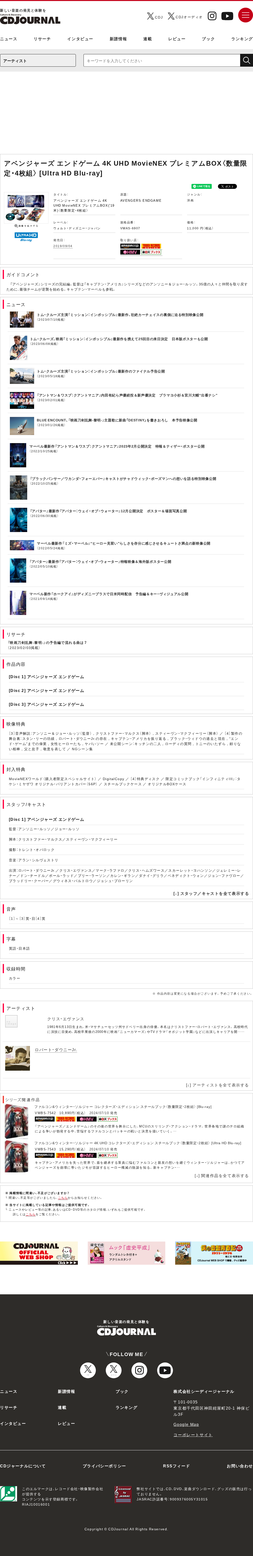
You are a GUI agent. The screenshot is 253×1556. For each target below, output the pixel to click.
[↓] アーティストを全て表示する (217, 1085)
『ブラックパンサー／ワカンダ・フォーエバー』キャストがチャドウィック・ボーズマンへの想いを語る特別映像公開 (123, 478)
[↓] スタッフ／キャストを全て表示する (211, 893)
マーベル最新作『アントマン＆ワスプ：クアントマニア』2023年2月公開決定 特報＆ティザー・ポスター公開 (117, 446)
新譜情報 (118, 38)
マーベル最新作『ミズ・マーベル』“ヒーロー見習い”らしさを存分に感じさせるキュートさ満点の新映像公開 (124, 543)
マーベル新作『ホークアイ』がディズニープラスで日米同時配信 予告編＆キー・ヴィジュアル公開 (109, 593)
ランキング (242, 38)
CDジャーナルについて (23, 1466)
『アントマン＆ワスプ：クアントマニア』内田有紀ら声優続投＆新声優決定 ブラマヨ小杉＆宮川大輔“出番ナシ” (127, 395)
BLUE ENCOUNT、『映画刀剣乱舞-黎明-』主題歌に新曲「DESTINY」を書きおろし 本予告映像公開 (117, 419)
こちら (63, 1197)
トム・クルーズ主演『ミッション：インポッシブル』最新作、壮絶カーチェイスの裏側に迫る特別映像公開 (120, 314)
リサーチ (42, 38)
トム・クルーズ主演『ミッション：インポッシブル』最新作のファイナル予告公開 (101, 371)
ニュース (8, 38)
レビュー (177, 38)
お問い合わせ (240, 1466)
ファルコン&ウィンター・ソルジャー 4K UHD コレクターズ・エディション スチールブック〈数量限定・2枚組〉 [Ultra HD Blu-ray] (137, 1142)
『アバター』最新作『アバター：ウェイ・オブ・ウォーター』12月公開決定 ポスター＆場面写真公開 (108, 510)
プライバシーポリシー (104, 1466)
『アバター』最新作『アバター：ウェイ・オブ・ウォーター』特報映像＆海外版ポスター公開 (100, 561)
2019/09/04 (63, 246)
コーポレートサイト (192, 1435)
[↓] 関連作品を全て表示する (222, 1175)
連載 (147, 38)
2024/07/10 (99, 1112)
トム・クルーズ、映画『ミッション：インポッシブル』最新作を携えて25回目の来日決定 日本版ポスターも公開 (119, 338)
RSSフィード (176, 1466)
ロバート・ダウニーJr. (56, 1049)
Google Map (186, 1424)
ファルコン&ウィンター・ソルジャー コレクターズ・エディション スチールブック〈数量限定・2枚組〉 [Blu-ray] (122, 1106)
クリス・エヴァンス (65, 1019)
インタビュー (80, 38)
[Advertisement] (126, 115)
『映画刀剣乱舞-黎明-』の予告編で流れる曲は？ (47, 642)
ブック (208, 38)
